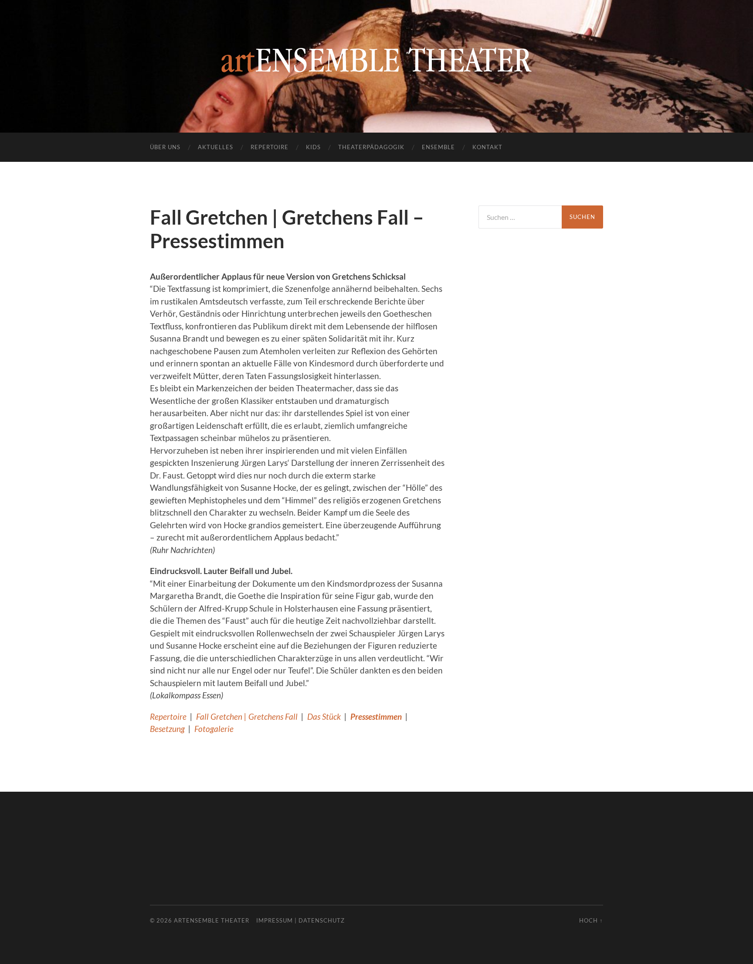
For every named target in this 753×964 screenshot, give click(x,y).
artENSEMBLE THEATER (211, 920)
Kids (313, 147)
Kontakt (487, 147)
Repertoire (269, 147)
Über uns (165, 147)
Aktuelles (215, 147)
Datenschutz (321, 920)
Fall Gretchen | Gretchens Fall (247, 716)
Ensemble (438, 147)
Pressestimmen (376, 716)
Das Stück (324, 716)
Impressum (274, 920)
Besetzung (167, 729)
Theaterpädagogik (371, 147)
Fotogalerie (214, 729)
